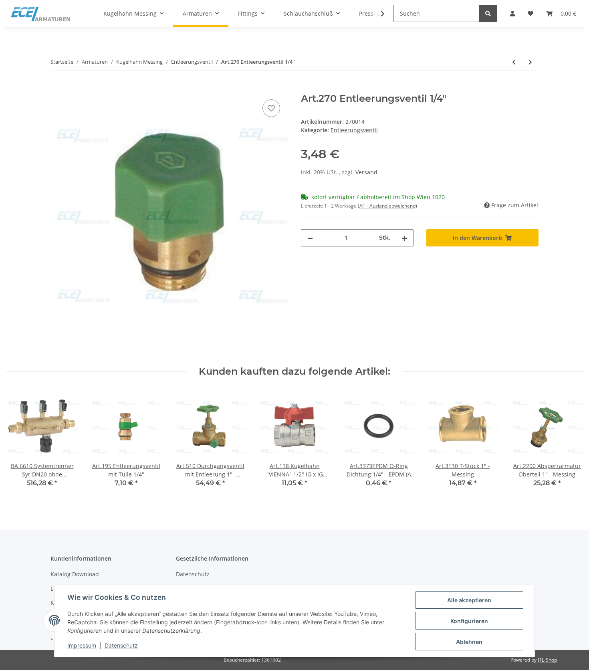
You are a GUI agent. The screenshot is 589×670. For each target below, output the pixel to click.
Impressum (81, 645)
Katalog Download (74, 574)
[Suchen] (488, 13)
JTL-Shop (547, 659)
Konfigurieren (469, 621)
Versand (366, 172)
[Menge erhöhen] (404, 238)
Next (569, 444)
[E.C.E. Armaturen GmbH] (40, 13)
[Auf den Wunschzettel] (271, 108)
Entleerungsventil (354, 130)
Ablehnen (469, 641)
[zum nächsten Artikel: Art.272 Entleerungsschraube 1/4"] (530, 62)
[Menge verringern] (310, 238)
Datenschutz (193, 574)
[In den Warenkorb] (56, 88)
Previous (19, 444)
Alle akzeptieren (469, 600)
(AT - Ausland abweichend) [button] (387, 205)
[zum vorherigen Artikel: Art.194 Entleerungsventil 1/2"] (514, 62)
